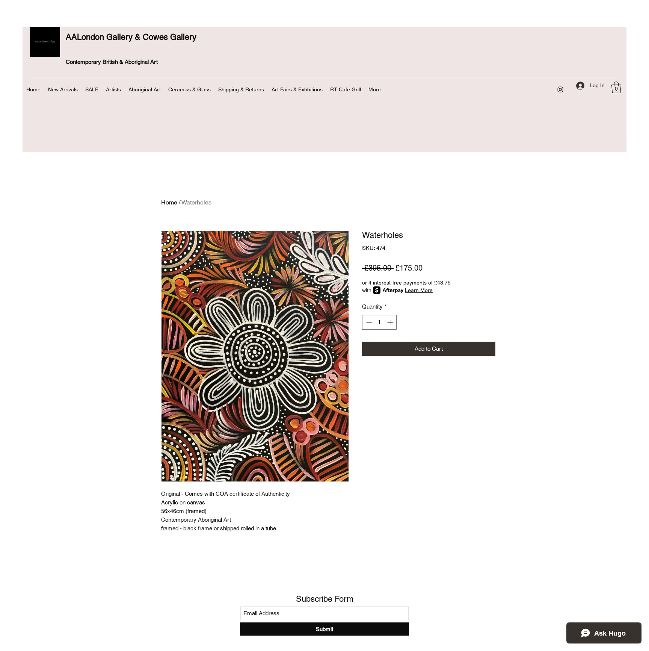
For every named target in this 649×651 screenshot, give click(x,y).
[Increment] (391, 322)
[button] (616, 87)
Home (169, 202)
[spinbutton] (379, 322)
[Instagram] (560, 89)
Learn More (419, 290)
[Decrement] (368, 322)
